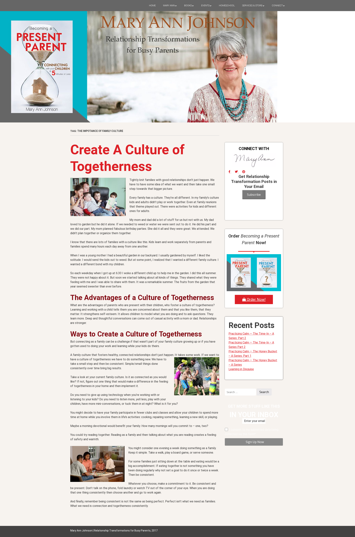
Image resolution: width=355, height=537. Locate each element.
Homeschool (227, 5)
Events (205, 5)
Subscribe (254, 195)
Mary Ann (169, 5)
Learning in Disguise (241, 369)
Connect (277, 5)
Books (188, 5)
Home (152, 5)
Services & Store (252, 5)
